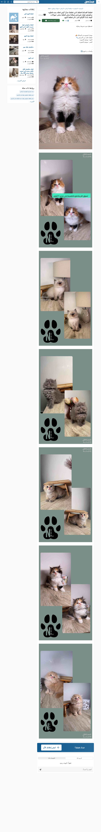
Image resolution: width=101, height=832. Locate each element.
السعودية (75, 8)
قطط (49, 8)
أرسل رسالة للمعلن (52, 20)
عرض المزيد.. (21, 80)
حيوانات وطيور (55, 8)
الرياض (62, 8)
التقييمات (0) (51, 758)
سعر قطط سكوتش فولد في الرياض (25, 95)
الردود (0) (79, 758)
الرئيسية (81, 8)
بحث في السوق (31, 2)
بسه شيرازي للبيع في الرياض (27, 91)
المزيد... (31, 101)
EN (2, 2)
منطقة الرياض (68, 8)
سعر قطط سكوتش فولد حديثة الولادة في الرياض (22, 98)
